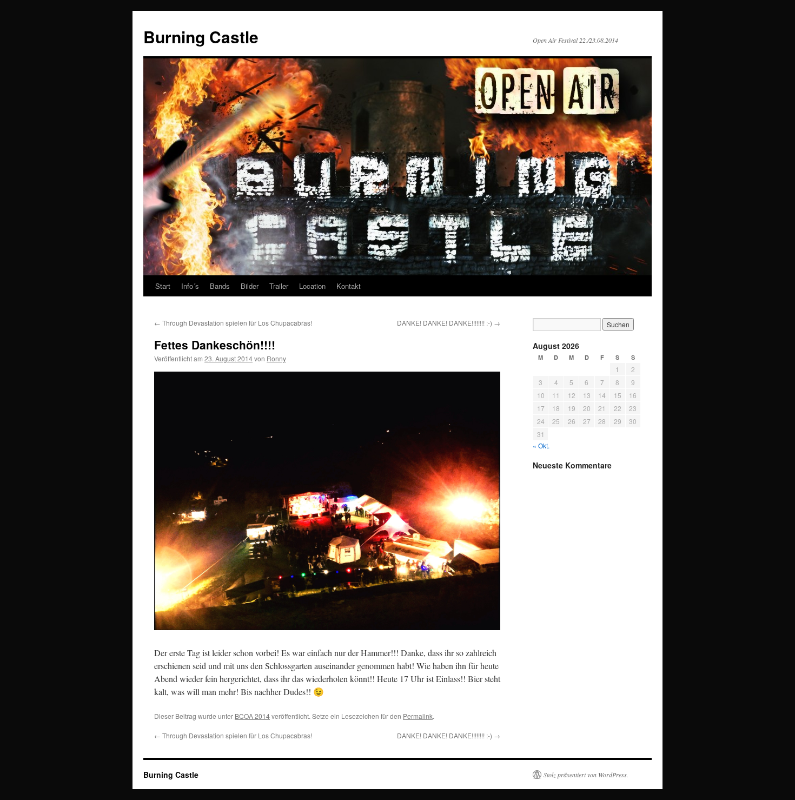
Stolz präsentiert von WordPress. (586, 774)
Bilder (250, 286)
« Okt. (541, 445)
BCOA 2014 (252, 715)
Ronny (276, 358)
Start (162, 286)
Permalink (418, 715)
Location (312, 286)
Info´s (190, 286)
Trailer (278, 286)
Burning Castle (201, 36)
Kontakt (348, 286)
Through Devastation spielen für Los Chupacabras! (233, 322)
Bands (220, 286)
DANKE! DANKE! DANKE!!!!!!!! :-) (448, 322)
